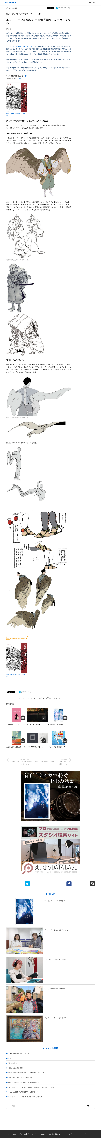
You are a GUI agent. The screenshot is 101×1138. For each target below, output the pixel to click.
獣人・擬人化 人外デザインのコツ (20, 46)
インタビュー (12, 1058)
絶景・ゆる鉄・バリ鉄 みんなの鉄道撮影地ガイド (23, 1082)
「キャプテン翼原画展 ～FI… (57, 747)
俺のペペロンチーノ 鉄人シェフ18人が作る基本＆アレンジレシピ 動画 (31, 1087)
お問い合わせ (22, 1134)
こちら (25, 76)
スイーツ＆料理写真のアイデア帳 (18, 1053)
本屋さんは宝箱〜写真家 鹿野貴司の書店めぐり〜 (23, 1092)
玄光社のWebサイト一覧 (47, 1134)
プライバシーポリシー (33, 1134)
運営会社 (57, 1134)
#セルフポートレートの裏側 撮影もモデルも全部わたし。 (26, 1097)
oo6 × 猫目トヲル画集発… (56, 724)
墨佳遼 (8, 29)
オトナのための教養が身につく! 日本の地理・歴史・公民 (26, 1073)
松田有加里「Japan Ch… (35, 724)
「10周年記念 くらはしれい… (16, 724)
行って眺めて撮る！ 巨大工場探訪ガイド (21, 1077)
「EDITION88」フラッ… (35, 747)
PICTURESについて (12, 1134)
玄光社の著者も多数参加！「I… (16, 747)
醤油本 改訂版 (12, 1063)
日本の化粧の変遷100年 (15, 1068)
